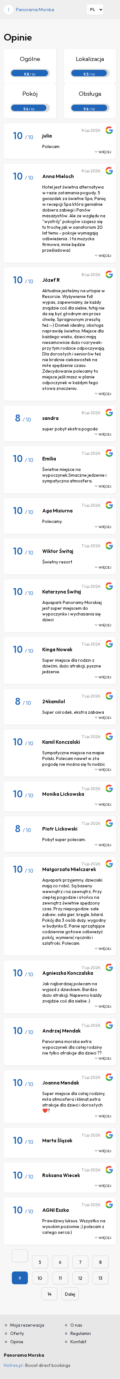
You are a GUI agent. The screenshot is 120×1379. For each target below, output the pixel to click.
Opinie (16, 1342)
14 (49, 1294)
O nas (76, 1325)
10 (39, 1278)
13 (100, 1278)
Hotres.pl (13, 1365)
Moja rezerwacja (27, 1325)
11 (60, 1278)
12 (80, 1278)
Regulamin (80, 1333)
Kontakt (78, 1342)
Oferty (17, 1333)
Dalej (70, 1294)
